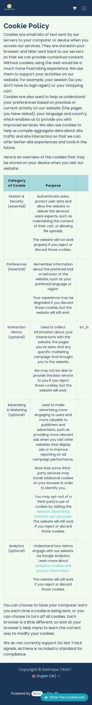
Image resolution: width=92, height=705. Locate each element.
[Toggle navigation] (83, 8)
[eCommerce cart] (74, 8)
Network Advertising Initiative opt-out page (53, 514)
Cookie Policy (46, 682)
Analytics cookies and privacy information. (53, 568)
